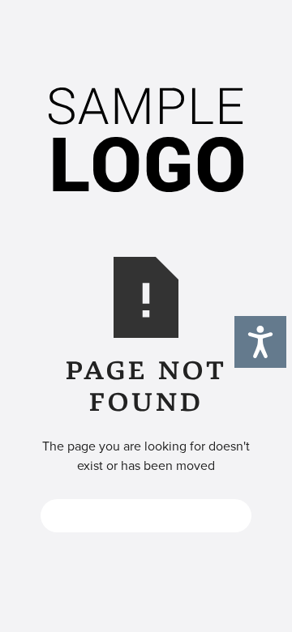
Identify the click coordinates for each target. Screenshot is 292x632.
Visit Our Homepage (146, 515)
